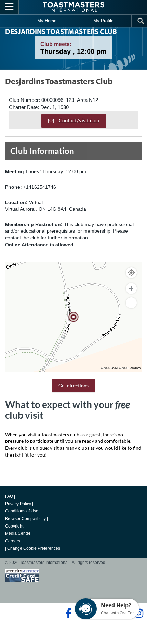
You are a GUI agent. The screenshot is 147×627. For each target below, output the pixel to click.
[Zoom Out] (131, 302)
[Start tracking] (131, 272)
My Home (46, 20)
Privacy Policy (18, 503)
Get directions (73, 385)
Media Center (17, 533)
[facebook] (67, 613)
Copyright (14, 526)
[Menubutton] (9, 7)
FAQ (9, 496)
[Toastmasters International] (73, 7)
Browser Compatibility (25, 518)
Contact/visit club (79, 120)
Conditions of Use (21, 511)
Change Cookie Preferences (33, 548)
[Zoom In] (131, 288)
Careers (12, 541)
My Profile (103, 20)
